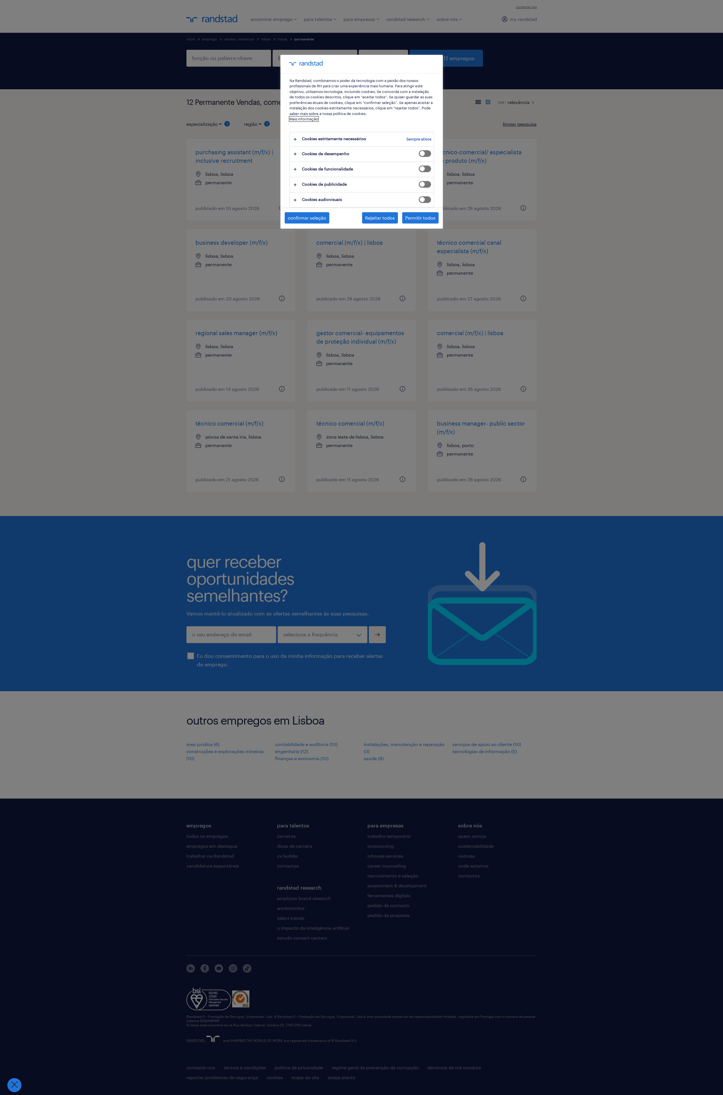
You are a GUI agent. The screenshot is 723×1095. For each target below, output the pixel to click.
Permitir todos (420, 217)
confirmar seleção (307, 217)
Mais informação (303, 119)
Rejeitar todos (380, 217)
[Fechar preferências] (14, 1085)
